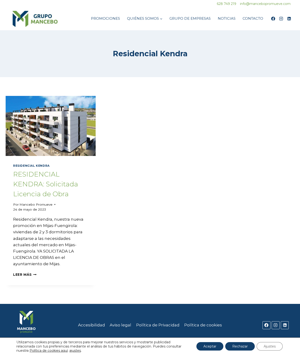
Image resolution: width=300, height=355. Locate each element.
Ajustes (270, 346)
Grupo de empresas (190, 18)
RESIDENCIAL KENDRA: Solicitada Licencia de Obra (45, 184)
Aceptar (209, 346)
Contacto (253, 18)
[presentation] (51, 126)
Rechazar (240, 346)
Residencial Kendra (31, 165)
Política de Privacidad (158, 325)
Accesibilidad (91, 325)
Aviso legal (120, 325)
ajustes (75, 350)
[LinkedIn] (289, 19)
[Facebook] (273, 19)
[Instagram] (281, 19)
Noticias (227, 18)
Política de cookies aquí (49, 350)
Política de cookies (203, 325)
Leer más (25, 274)
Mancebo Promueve (35, 204)
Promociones (105, 18)
